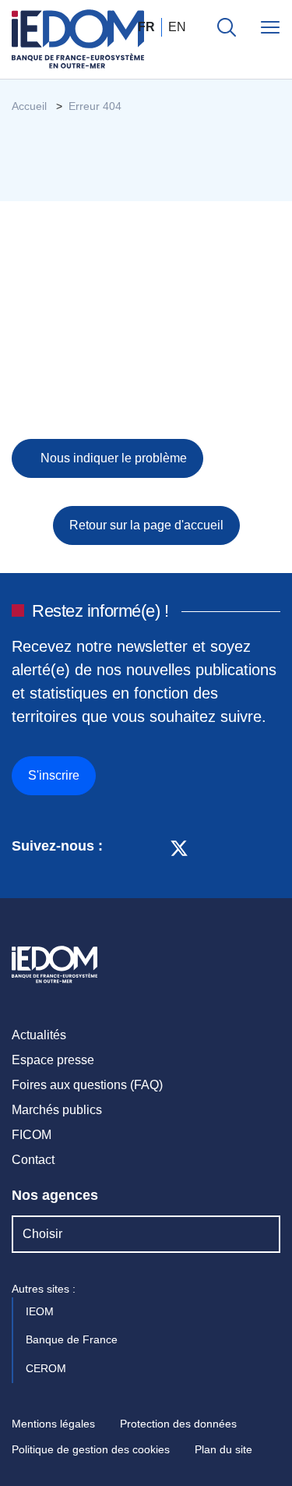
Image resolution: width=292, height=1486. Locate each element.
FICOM (31, 1134)
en (177, 27)
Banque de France (73, 1339)
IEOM (41, 1311)
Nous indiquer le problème (112, 458)
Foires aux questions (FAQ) (87, 1085)
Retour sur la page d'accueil (146, 525)
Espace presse (53, 1060)
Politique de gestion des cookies (91, 1449)
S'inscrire (53, 775)
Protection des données (178, 1423)
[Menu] (270, 27)
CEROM (47, 1368)
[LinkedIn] (122, 847)
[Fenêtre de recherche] (226, 27)
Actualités (39, 1035)
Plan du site (223, 1449)
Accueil (29, 106)
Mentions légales (53, 1423)
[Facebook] (149, 847)
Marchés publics (57, 1109)
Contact (33, 1159)
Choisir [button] (42, 1233)
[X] (179, 847)
